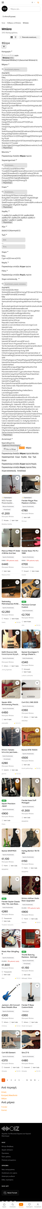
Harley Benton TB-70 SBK (30, 852)
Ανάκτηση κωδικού (8, 1176)
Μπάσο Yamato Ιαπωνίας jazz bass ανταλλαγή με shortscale (9, 751)
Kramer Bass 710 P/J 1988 (30, 552)
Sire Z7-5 (25, 1053)
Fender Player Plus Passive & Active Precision (29, 502)
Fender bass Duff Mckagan (29, 801)
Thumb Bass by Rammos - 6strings (29, 956)
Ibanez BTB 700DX (29, 750)
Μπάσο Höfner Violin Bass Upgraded (30, 899)
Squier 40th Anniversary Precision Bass (11, 703)
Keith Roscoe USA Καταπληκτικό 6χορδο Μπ (10, 653)
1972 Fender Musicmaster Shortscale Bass (8, 502)
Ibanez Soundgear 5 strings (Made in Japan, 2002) (30, 653)
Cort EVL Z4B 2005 (30, 702)
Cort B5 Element (8, 1053)
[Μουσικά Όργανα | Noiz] (5, 11)
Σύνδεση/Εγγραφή (9, 16)
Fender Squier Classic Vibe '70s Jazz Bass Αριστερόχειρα (11, 903)
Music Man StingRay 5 (10, 952)
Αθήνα (3, 1098)
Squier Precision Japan (8, 805)
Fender (4, 1107)
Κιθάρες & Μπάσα (14, 23)
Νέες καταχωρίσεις (8, 1169)
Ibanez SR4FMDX (9, 851)
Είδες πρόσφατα (7, 1180)
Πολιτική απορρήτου (9, 1160)
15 (35, 1080)
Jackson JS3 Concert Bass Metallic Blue (11, 1006)
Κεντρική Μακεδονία (9, 1095)
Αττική (3, 1092)
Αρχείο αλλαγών (7, 1150)
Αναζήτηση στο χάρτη (9, 1173)
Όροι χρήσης (6, 1157)
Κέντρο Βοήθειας (7, 1146)
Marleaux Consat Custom (29, 606)
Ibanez (4, 1110)
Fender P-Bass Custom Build (28, 1006)
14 (31, 1080)
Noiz (3, 23)
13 (27, 1080)
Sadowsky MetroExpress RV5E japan (10, 602)
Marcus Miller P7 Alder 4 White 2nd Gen (11, 552)
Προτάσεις (5, 1153)
